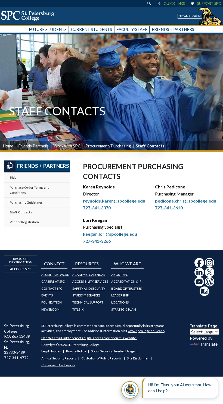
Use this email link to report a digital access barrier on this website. (89, 338)
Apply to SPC (20, 269)
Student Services (86, 295)
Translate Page (203, 326)
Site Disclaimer (138, 358)
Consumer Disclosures (58, 365)
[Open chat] (130, 390)
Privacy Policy (76, 351)
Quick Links (174, 3)
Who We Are (127, 263)
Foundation (51, 302)
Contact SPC (51, 288)
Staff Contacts (21, 212)
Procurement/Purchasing (108, 145)
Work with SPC (66, 145)
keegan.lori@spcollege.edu (110, 233)
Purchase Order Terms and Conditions (29, 190)
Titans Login (190, 16)
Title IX (77, 309)
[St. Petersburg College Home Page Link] (29, 15)
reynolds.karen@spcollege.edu (114, 200)
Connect (54, 263)
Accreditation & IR (126, 281)
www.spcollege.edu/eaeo (146, 331)
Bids (13, 177)
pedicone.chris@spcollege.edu (185, 200)
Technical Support (87, 302)
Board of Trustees (126, 288)
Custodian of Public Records (101, 358)
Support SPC (209, 3)
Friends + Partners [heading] (43, 166)
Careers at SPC (53, 281)
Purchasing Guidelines (26, 202)
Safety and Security (88, 288)
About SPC (119, 274)
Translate (209, 343)
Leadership (120, 295)
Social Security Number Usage (113, 351)
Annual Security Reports (58, 358)
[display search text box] (149, 4)
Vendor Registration (24, 222)
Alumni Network (55, 274)
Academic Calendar (88, 274)
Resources (87, 263)
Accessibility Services (90, 281)
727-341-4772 (16, 357)
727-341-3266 (97, 241)
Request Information (20, 260)
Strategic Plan (123, 309)
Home (8, 145)
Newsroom (50, 309)
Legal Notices (51, 351)
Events (47, 295)
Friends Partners (33, 145)
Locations (120, 302)
